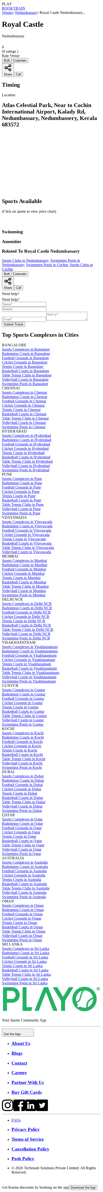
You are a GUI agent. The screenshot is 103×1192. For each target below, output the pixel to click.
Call (18, 288)
